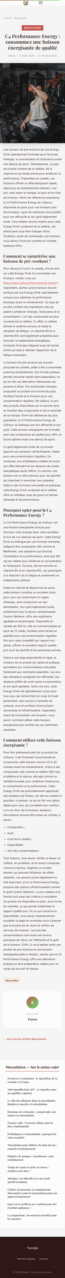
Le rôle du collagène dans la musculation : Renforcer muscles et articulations (32, 1102)
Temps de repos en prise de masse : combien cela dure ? (28, 1169)
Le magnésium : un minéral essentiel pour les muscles (32, 1217)
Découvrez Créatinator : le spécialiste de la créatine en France (33, 1080)
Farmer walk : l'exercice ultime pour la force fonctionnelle (30, 1124)
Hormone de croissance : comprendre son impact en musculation (32, 1113)
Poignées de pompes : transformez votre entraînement (31, 1158)
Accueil (8, 18)
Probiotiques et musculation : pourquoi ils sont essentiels (32, 1135)
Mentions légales (26, 1258)
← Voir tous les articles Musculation (24, 1039)
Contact (43, 1258)
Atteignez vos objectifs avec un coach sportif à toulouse (29, 1180)
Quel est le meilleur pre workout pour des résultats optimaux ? (32, 1205)
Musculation (20, 18)
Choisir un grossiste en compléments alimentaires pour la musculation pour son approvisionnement (32, 1193)
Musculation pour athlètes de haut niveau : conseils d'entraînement (32, 1146)
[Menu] (40, 2)
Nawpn (32, 1247)
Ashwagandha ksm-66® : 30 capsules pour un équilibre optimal (32, 1091)
